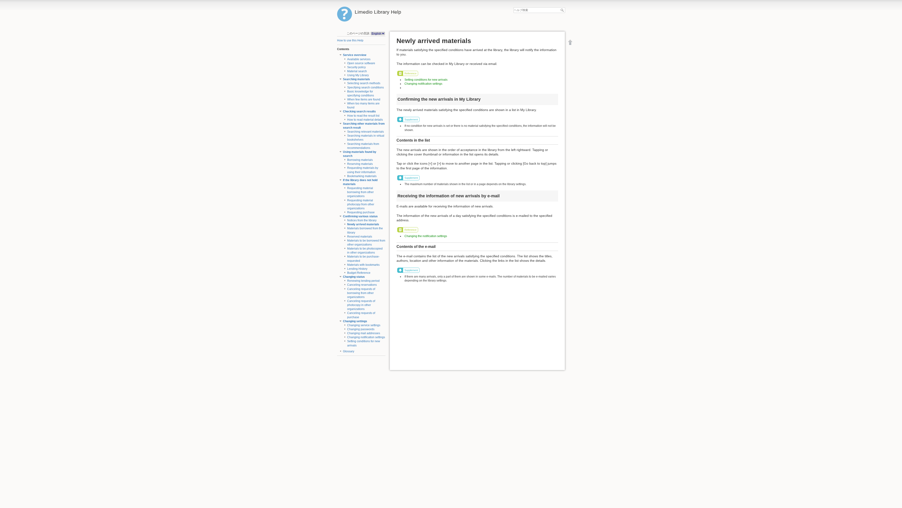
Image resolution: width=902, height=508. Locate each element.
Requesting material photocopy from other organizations (360, 204)
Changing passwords (360, 329)
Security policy (356, 67)
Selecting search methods (363, 83)
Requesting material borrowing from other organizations (360, 192)
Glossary (348, 351)
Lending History (357, 268)
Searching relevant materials (365, 131)
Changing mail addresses (363, 333)
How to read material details (365, 119)
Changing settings (355, 321)
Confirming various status (360, 216)
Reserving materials (360, 164)
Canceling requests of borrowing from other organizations (361, 293)
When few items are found (363, 99)
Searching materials (356, 79)
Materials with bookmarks (363, 264)
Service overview (354, 55)
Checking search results (359, 111)
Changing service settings (363, 325)
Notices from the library (362, 220)
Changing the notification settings (425, 236)
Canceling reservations (362, 284)
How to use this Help (350, 40)
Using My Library (358, 75)
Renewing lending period (363, 280)
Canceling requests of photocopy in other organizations (361, 305)
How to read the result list (363, 115)
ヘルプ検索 (562, 10)
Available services (358, 59)
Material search (357, 71)
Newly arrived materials (363, 224)
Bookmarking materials (362, 176)
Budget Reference (358, 272)
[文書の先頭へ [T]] (570, 42)
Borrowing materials (360, 160)
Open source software (361, 63)
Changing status (354, 276)
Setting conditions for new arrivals (425, 79)
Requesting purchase (361, 212)
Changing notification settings (366, 337)
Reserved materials (359, 236)
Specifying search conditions (365, 87)
